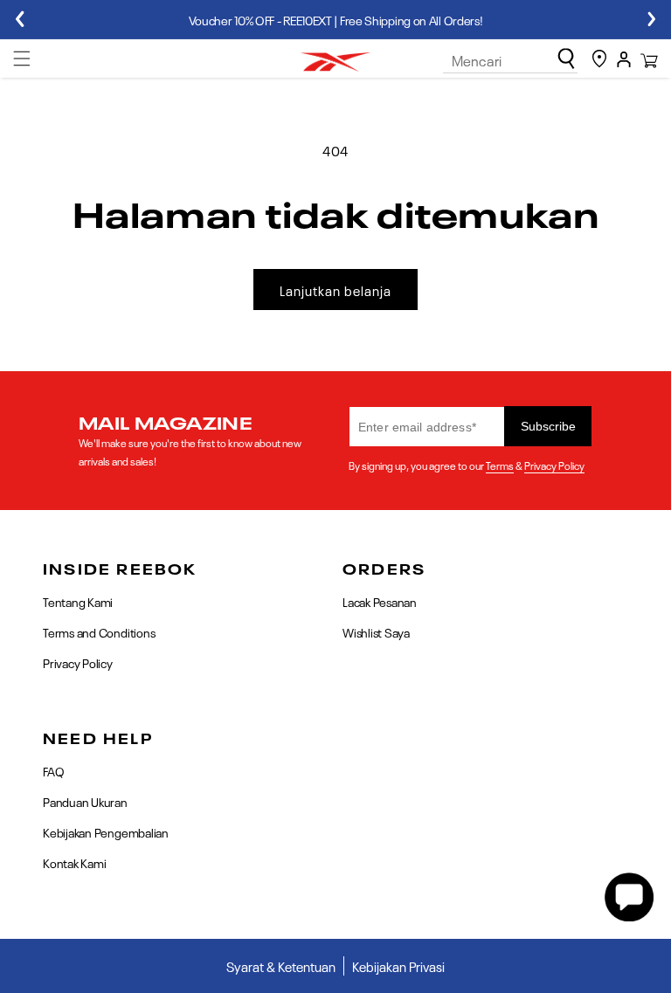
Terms (500, 464)
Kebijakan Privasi (398, 966)
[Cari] (566, 58)
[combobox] (510, 60)
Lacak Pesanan (379, 602)
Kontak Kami (74, 862)
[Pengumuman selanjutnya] (651, 19)
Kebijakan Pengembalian (106, 831)
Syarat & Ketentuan (281, 966)
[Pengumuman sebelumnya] (19, 19)
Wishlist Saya (376, 631)
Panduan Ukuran (85, 801)
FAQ (53, 771)
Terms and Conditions (99, 631)
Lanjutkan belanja (335, 290)
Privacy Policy (554, 464)
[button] (22, 58)
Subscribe (548, 426)
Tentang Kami (78, 602)
